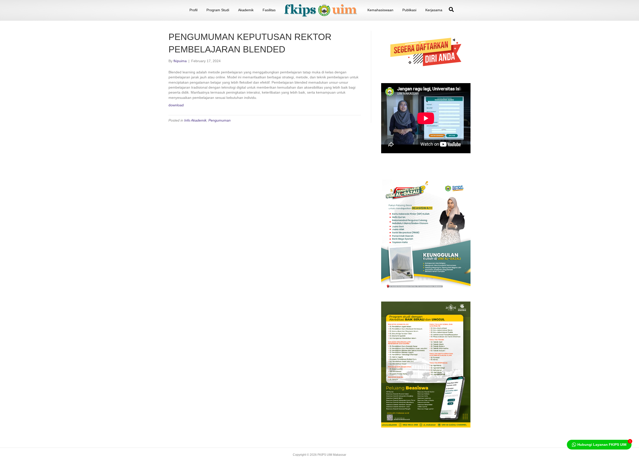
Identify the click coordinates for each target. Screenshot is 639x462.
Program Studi (217, 10)
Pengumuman (219, 120)
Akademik (246, 10)
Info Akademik (195, 120)
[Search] (450, 9)
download (176, 105)
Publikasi (409, 10)
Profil (193, 10)
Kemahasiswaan (380, 10)
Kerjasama (433, 10)
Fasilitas (269, 10)
